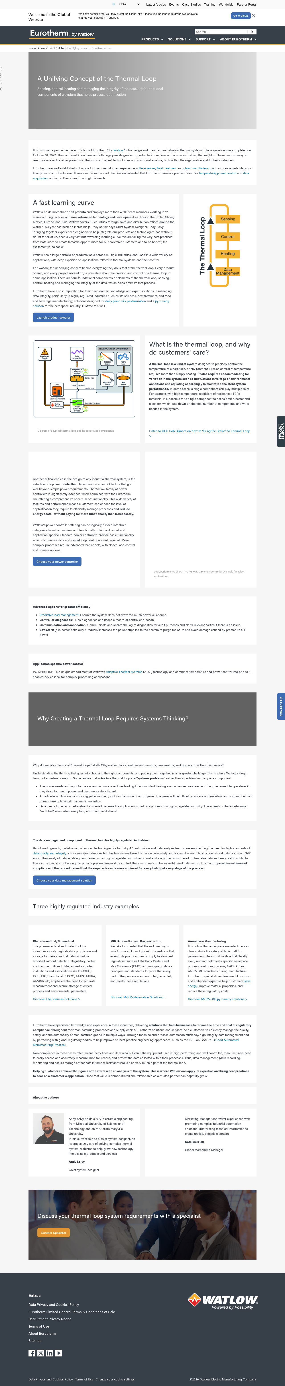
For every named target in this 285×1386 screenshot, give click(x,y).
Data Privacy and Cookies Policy (53, 1304)
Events (174, 4)
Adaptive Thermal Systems (124, 671)
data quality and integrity (49, 853)
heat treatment (167, 168)
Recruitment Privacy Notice (49, 1318)
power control (226, 173)
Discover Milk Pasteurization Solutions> (137, 997)
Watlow (119, 150)
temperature (207, 173)
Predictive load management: (59, 614)
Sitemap (34, 1340)
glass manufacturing (197, 168)
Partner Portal (246, 4)
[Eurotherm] (61, 38)
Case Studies (191, 4)
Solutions (177, 39)
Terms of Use (38, 1326)
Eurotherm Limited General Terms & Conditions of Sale (71, 1311)
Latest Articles (156, 4)
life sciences (147, 168)
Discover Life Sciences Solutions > (57, 999)
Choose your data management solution (64, 880)
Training (210, 4)
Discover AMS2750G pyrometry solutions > (217, 999)
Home (32, 48)
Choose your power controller (57, 561)
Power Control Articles (51, 48)
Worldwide (226, 4)
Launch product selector (53, 317)
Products (150, 39)
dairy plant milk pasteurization (125, 301)
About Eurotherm (236, 39)
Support (203, 39)
